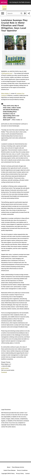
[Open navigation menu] (2, 13)
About (8, 467)
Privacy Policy (20, 473)
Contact (27, 473)
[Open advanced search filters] (25, 13)
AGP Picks (4, 2)
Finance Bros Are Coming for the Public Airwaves (16, 2)
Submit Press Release (10, 470)
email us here (5, 368)
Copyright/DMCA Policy (8, 473)
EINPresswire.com (7, 73)
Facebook (4, 372)
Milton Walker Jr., (6, 93)
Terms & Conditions (22, 470)
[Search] (21, 13)
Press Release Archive (18, 467)
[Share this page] (29, 13)
